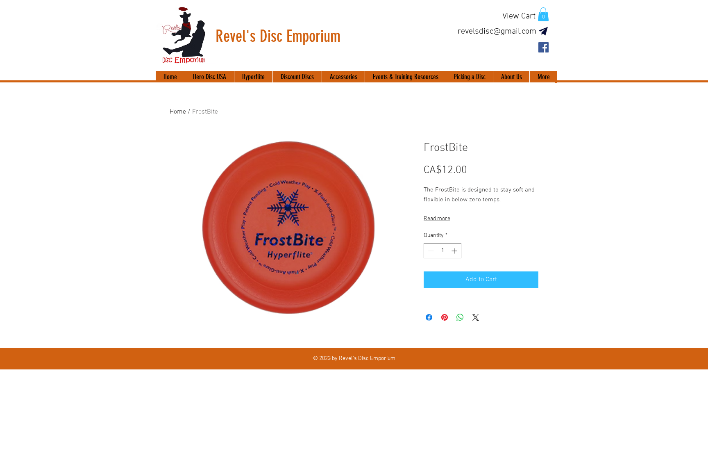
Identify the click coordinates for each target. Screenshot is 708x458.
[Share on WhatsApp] (460, 317)
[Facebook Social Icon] (543, 47)
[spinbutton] (442, 251)
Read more (437, 218)
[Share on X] (476, 317)
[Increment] (455, 251)
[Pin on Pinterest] (444, 317)
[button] (543, 14)
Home (178, 112)
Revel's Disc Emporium (278, 36)
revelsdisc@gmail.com (497, 31)
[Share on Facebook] (429, 317)
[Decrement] (430, 251)
